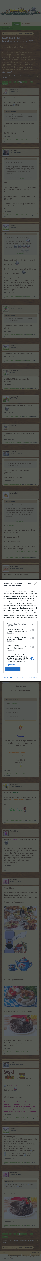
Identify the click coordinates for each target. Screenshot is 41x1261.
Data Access (20, 677)
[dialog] (20, 631)
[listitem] (20, 624)
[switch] (32, 630)
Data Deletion (8, 677)
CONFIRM (12, 669)
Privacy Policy (33, 677)
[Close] (36, 584)
